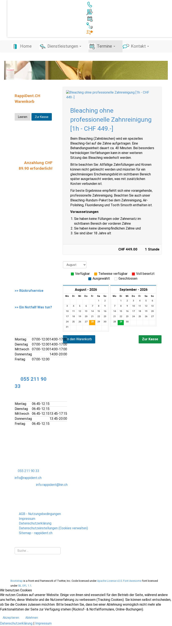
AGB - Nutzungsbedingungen (40, 514)
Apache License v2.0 (109, 580)
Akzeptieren (11, 617)
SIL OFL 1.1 (24, 585)
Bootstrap (16, 580)
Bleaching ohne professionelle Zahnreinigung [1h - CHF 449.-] (111, 119)
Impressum (27, 519)
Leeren (22, 117)
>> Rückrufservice (29, 291)
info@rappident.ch (28, 478)
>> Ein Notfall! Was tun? (33, 307)
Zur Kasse (150, 339)
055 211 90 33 (28, 471)
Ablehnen (31, 617)
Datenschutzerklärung (35, 523)
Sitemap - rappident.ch (35, 533)
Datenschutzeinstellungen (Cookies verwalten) (53, 528)
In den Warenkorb (79, 339)
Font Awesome (132, 580)
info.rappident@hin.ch (52, 485)
